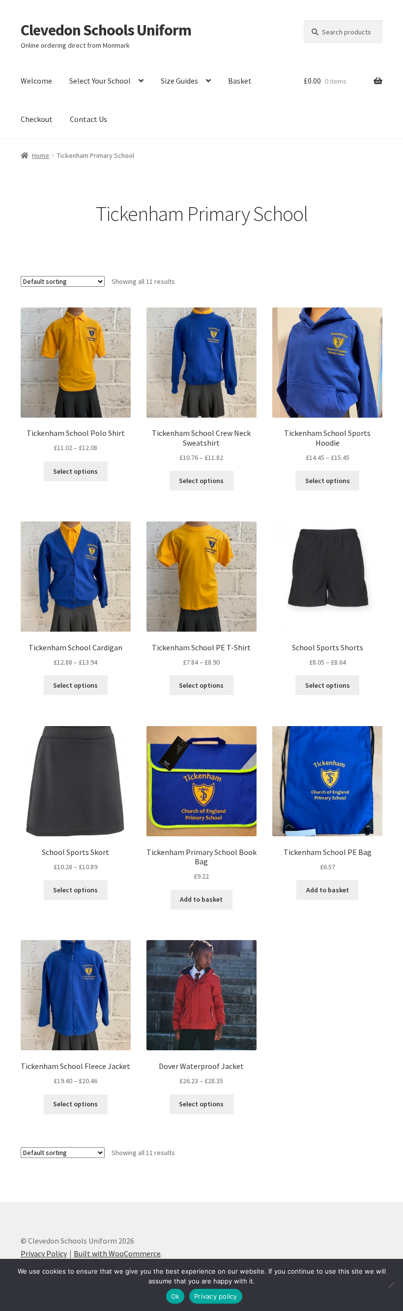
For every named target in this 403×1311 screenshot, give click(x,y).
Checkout (37, 119)
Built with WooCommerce (117, 1253)
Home (40, 155)
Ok (175, 1296)
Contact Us (88, 119)
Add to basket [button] (201, 899)
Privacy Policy (44, 1253)
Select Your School (100, 81)
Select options (75, 471)
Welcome (36, 81)
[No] (391, 1285)
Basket (240, 81)
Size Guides (179, 81)
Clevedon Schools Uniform (106, 30)
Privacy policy (215, 1296)
